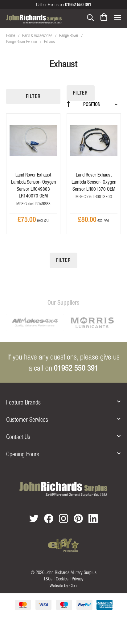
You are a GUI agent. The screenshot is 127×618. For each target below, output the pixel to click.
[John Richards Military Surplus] (63, 489)
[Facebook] (48, 518)
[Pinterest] (78, 518)
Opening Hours (22, 453)
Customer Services (27, 419)
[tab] (63, 402)
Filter (33, 96)
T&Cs (47, 578)
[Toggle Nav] (117, 17)
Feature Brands (23, 402)
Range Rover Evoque (22, 41)
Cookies (62, 578)
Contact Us (18, 436)
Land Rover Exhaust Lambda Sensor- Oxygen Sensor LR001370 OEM (94, 182)
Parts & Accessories (37, 35)
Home (11, 35)
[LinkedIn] (93, 518)
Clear (73, 585)
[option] (34, 323)
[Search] (90, 17)
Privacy (78, 578)
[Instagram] (63, 518)
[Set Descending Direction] (71, 104)
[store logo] (34, 18)
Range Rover (69, 35)
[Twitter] (34, 518)
